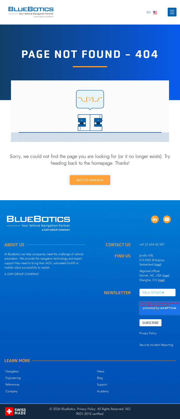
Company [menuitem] (11, 391)
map (166, 275)
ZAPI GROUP (15, 274)
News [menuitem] (100, 371)
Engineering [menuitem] (13, 378)
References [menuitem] (12, 384)
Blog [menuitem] (100, 378)
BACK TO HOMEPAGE (90, 180)
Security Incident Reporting (156, 345)
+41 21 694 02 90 (151, 244)
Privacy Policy (148, 333)
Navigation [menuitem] (12, 371)
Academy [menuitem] (103, 391)
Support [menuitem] (102, 384)
